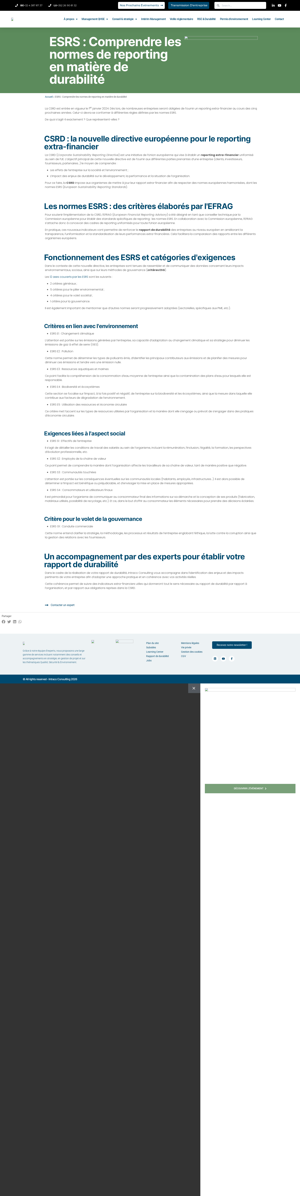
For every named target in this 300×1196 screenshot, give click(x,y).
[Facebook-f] (232, 659)
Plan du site (152, 643)
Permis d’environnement (234, 19)
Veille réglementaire (181, 19)
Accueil (49, 96)
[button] (3, 621)
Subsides (151, 647)
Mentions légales (190, 643)
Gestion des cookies (191, 651)
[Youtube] (223, 659)
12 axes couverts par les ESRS (69, 277)
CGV (183, 656)
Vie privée (186, 647)
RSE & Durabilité (206, 19)
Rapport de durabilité (157, 656)
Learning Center (261, 19)
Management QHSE (93, 19)
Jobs (149, 660)
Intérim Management (153, 19)
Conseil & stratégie (123, 19)
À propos (69, 19)
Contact (279, 19)
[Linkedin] (215, 659)
